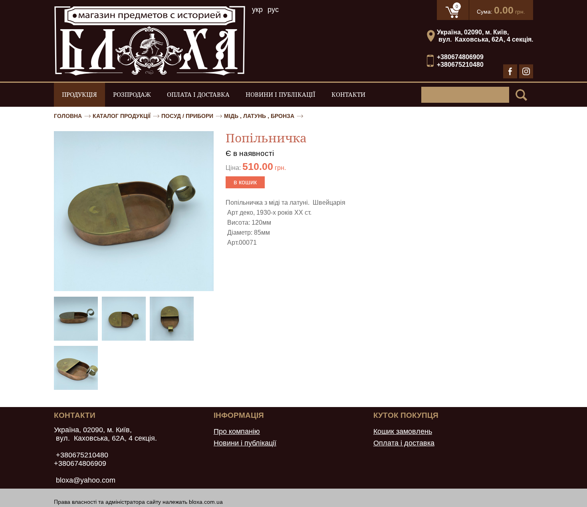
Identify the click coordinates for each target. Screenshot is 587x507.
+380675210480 (460, 64)
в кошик (245, 182)
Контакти (348, 94)
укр (257, 10)
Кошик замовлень (402, 431)
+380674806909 (460, 57)
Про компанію (237, 431)
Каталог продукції (122, 116)
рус (273, 10)
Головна (68, 116)
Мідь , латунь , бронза (259, 116)
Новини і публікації (280, 94)
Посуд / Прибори (187, 116)
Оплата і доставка (198, 94)
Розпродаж (132, 94)
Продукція (79, 94)
